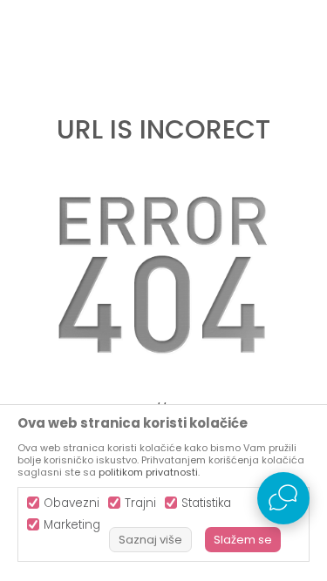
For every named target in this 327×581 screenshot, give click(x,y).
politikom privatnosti (148, 472)
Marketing (72, 524)
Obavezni (71, 503)
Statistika (206, 503)
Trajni (140, 503)
